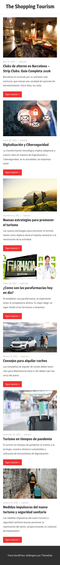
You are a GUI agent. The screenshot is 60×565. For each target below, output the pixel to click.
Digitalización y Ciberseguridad (26, 145)
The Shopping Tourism (30, 6)
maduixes (22, 61)
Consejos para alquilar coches (25, 361)
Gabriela (23, 140)
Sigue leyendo (11, 94)
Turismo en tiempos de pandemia (27, 439)
